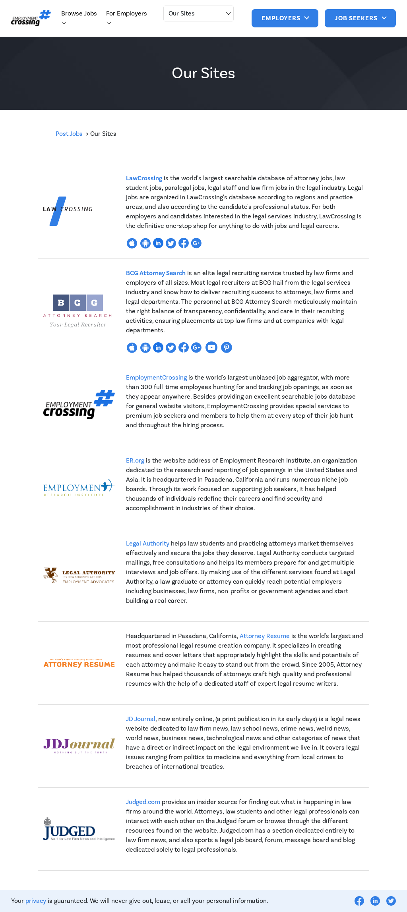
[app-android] (145, 243)
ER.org (135, 461)
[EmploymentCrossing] (31, 18)
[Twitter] (391, 901)
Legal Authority (147, 544)
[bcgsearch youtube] (211, 347)
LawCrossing (144, 178)
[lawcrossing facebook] (183, 243)
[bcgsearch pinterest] (227, 347)
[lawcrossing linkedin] (158, 243)
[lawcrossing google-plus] (196, 243)
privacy (35, 901)
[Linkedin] (375, 901)
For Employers (126, 13)
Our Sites (182, 13)
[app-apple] (132, 243)
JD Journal (140, 719)
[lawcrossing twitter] (171, 243)
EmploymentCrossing (156, 378)
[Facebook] (359, 901)
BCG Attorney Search (156, 273)
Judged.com (143, 802)
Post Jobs (69, 134)
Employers (282, 18)
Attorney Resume (265, 636)
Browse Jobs (79, 13)
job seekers (357, 18)
